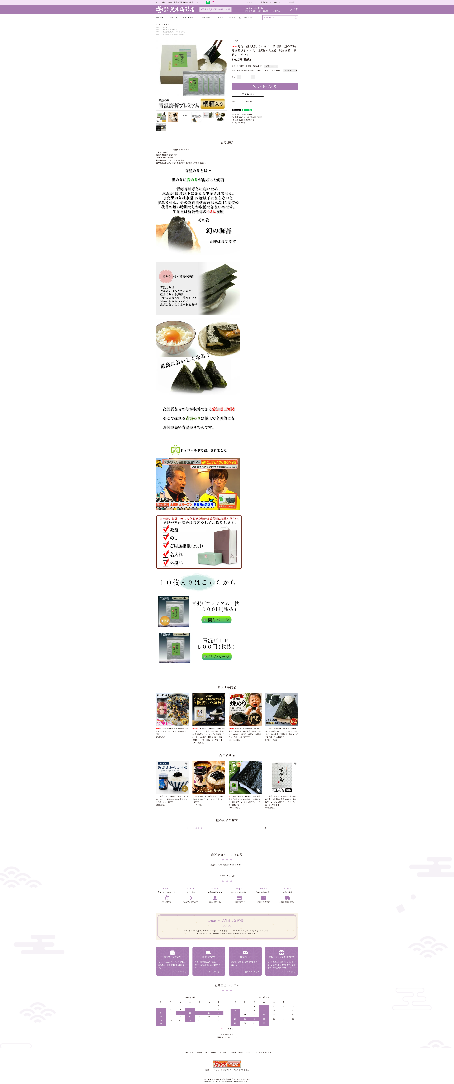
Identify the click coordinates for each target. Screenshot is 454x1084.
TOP (157, 27)
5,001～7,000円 (179, 34)
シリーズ (173, 18)
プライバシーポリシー (262, 1052)
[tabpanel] (191, 75)
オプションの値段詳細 (242, 114)
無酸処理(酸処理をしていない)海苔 (174, 32)
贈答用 (165, 27)
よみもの (219, 18)
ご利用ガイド (277, 2)
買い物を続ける (239, 123)
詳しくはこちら (179, 972)
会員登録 (264, 2)
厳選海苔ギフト (175, 29)
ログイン (252, 2)
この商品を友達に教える (243, 120)
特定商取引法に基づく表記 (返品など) (248, 117)
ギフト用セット (189, 18)
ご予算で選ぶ (205, 18)
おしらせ (231, 18)
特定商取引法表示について (240, 1052)
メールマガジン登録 (218, 1052)
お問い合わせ (293, 2)
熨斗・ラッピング (246, 18)
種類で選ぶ (160, 18)
